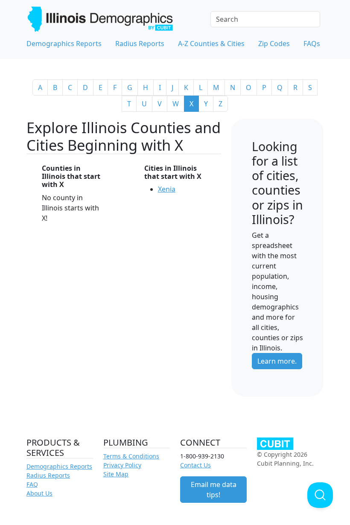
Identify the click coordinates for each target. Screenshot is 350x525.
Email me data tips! (213, 489)
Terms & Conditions (131, 456)
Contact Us (195, 465)
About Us (39, 493)
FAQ (32, 484)
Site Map (115, 474)
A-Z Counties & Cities (211, 43)
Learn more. (277, 361)
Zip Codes (274, 43)
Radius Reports (139, 43)
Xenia (166, 189)
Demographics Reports (64, 43)
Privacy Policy (122, 465)
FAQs (311, 43)
